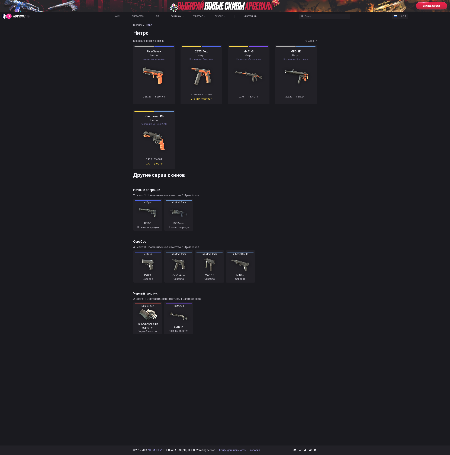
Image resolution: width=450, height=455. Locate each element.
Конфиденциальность (232, 450)
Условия (255, 450)
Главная (138, 25)
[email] (295, 450)
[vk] (310, 450)
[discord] (315, 450)
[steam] (300, 450)
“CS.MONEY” (155, 450)
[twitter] (305, 450)
